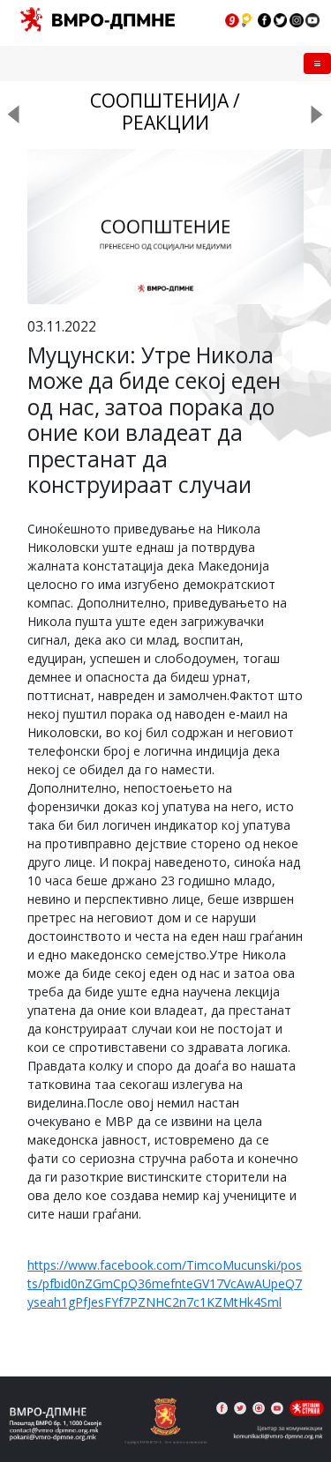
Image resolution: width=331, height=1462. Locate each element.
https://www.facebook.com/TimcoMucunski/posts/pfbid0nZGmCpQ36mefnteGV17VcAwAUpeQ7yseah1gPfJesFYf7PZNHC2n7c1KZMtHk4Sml (164, 1283)
